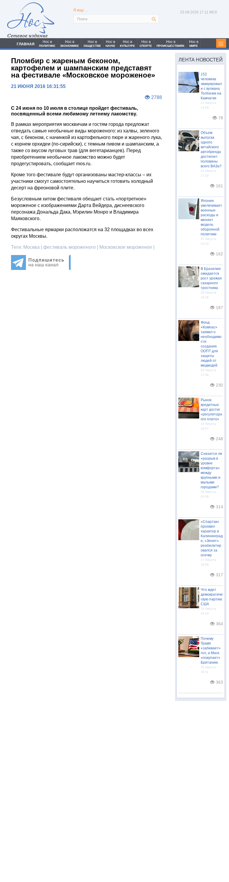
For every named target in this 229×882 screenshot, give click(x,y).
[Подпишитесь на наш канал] (41, 268)
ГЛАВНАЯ (26, 44)
